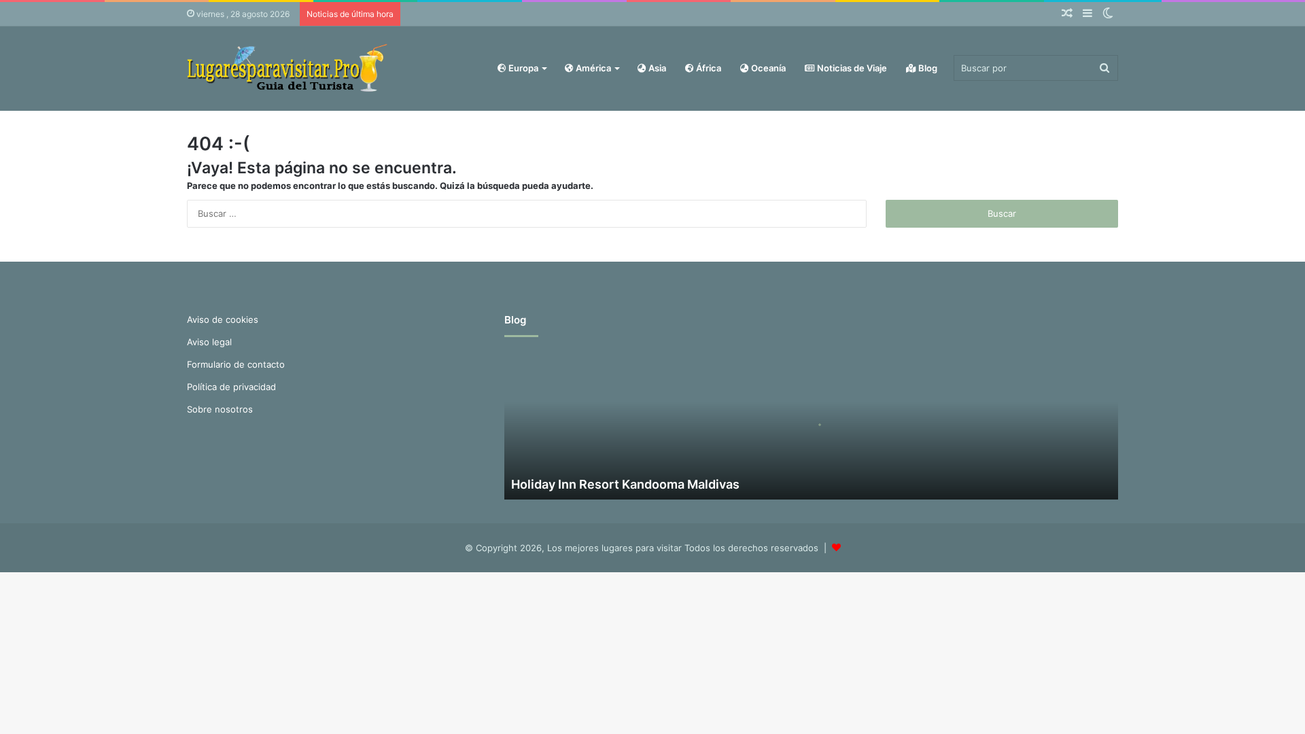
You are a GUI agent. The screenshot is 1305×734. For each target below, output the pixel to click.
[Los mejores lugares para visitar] (289, 68)
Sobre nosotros (220, 409)
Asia (656, 68)
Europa (522, 68)
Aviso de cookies (222, 319)
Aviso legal (209, 341)
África (707, 68)
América (592, 68)
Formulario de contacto (236, 364)
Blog (926, 68)
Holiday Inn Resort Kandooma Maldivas (625, 484)
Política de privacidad (231, 386)
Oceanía (767, 68)
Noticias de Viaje (851, 68)
